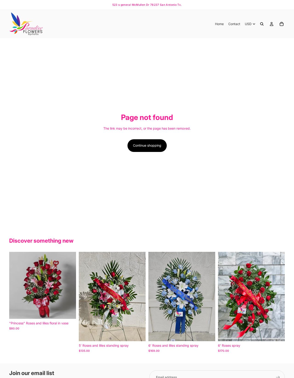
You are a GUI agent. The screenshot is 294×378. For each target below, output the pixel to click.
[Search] (262, 24)
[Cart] (282, 24)
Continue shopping (147, 145)
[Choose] (69, 312)
